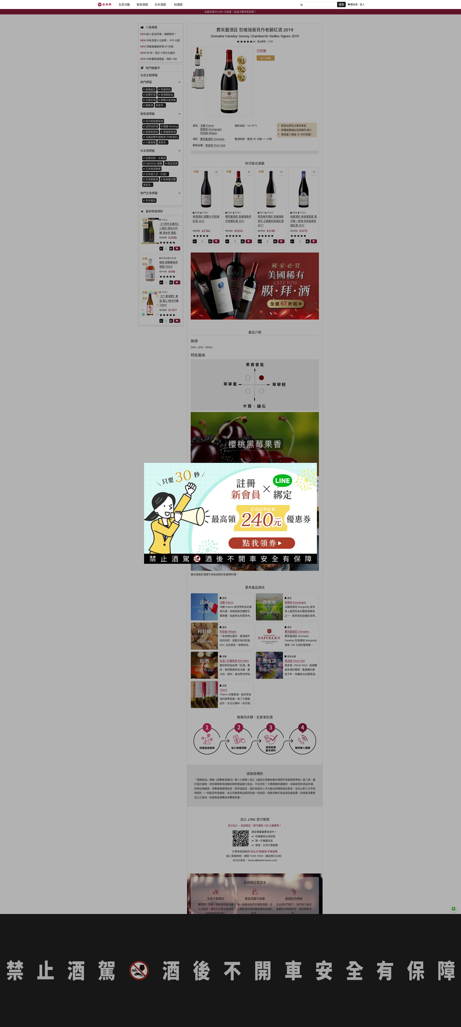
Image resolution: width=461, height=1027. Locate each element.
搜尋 (341, 4)
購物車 (354, 4)
